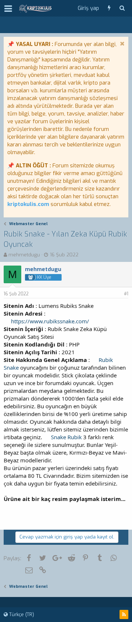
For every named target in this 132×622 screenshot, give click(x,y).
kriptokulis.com (28, 204)
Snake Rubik (66, 437)
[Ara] (121, 8)
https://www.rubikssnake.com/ (50, 321)
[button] (8, 8)
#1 (126, 294)
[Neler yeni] (109, 8)
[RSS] (124, 614)
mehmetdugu (24, 255)
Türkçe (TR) (21, 614)
